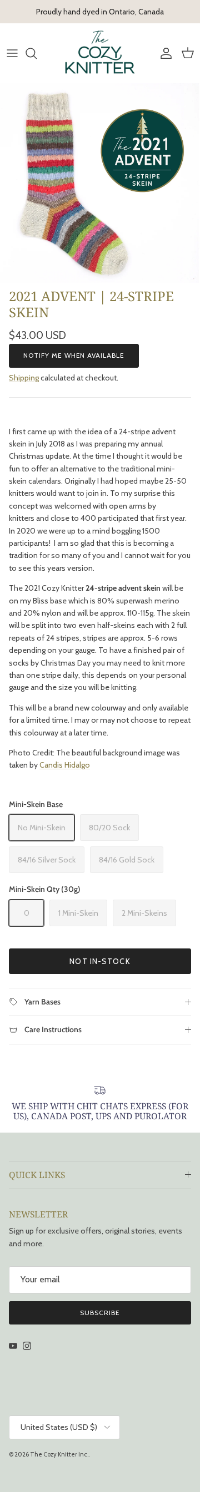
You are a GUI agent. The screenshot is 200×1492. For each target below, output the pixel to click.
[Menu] (12, 53)
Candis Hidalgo (64, 765)
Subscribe (100, 1312)
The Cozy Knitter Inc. (59, 1454)
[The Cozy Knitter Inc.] (100, 53)
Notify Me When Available (73, 355)
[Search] (36, 53)
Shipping (24, 378)
